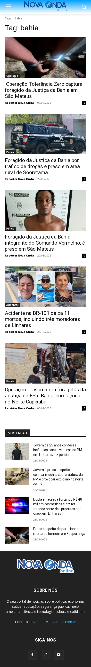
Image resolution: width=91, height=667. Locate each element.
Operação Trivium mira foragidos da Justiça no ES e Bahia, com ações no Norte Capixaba (45, 396)
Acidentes (12, 305)
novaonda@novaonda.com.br (53, 621)
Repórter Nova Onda (19, 102)
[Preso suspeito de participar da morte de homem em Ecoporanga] (17, 535)
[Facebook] (32, 655)
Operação (12, 75)
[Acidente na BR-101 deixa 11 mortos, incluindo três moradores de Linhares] (45, 286)
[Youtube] (59, 655)
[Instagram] (45, 654)
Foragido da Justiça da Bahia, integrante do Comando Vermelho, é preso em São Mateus (45, 243)
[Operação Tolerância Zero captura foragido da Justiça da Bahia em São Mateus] (45, 57)
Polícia (10, 152)
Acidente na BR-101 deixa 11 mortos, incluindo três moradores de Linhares (42, 319)
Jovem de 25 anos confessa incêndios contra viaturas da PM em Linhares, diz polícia (57, 450)
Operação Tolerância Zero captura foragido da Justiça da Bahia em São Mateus (43, 90)
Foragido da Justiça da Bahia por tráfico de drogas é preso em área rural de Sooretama (42, 166)
